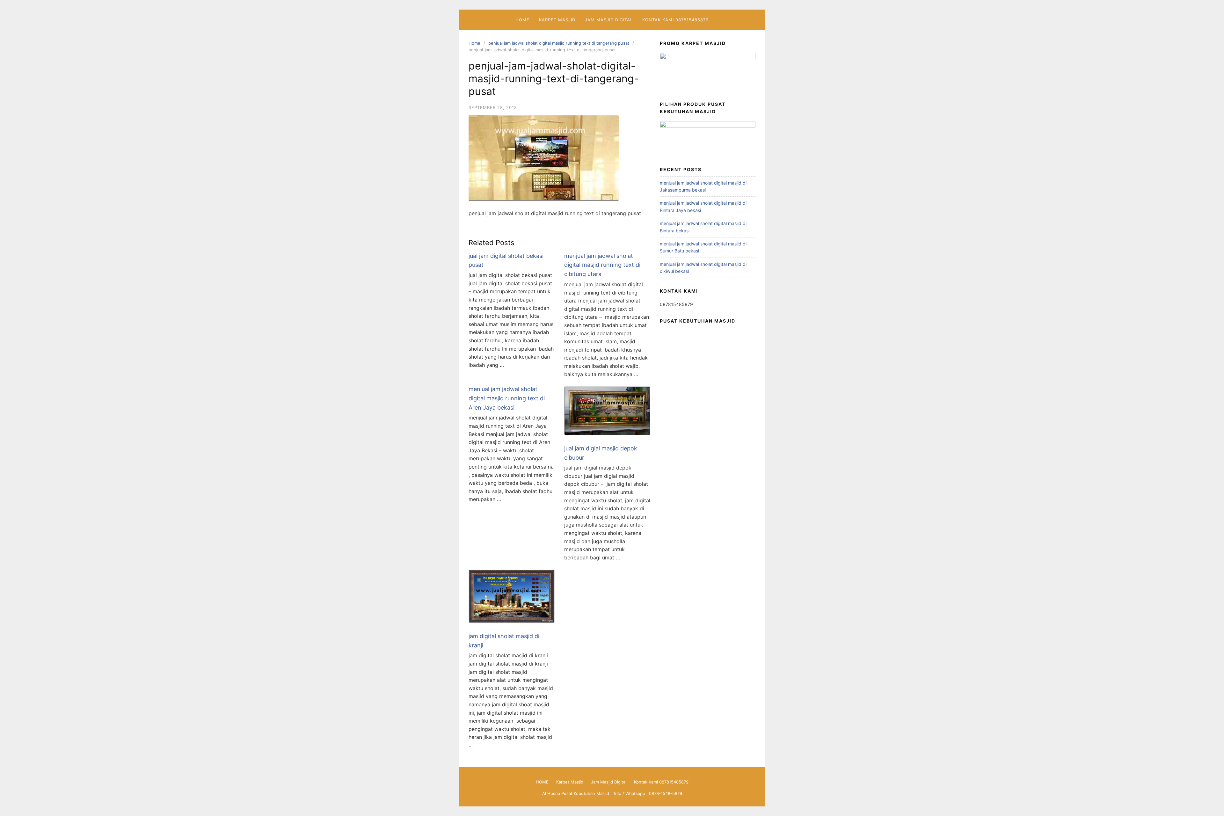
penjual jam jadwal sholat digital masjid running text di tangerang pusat (558, 43)
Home (474, 43)
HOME (522, 19)
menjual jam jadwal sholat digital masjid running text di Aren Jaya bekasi (507, 398)
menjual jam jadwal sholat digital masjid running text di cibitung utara (602, 265)
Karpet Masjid (557, 19)
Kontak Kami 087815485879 (675, 19)
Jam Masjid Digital (609, 19)
